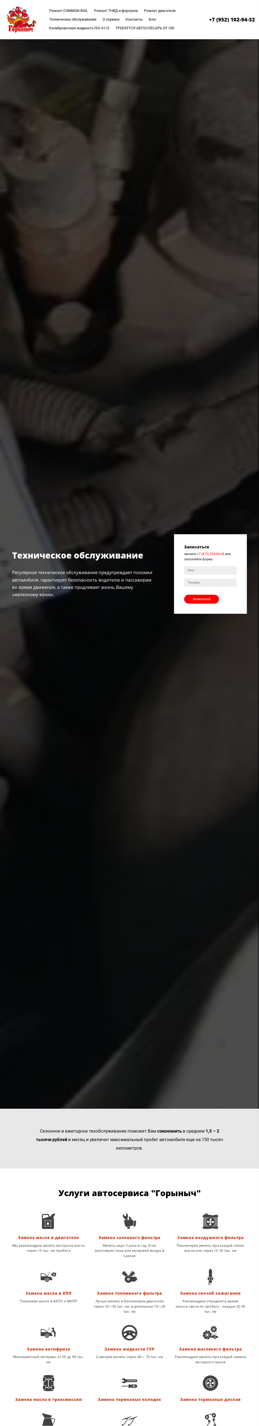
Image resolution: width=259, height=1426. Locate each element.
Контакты (134, 19)
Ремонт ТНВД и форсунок (116, 10)
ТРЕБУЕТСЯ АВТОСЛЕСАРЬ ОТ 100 (144, 28)
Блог (153, 19)
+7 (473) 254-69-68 (210, 554)
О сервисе (111, 19)
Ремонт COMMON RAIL (68, 10)
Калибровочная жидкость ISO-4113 (79, 28)
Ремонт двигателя (160, 10)
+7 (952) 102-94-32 (232, 19)
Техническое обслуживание (73, 19)
